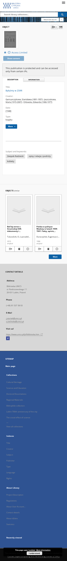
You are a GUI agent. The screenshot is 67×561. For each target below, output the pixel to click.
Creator (9, 449)
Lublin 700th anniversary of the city (21, 411)
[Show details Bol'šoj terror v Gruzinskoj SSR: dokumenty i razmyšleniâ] (27, 249)
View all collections (14, 426)
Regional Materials (14, 400)
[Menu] (63, 2)
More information (43, 550)
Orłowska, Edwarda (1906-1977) (37, 102)
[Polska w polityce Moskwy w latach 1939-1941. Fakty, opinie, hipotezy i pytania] (48, 210)
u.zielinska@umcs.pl (15, 321)
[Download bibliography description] (10, 249)
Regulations (11, 500)
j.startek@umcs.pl (14, 318)
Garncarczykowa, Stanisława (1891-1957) (24, 99)
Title (8, 443)
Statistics (10, 524)
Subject (9, 454)
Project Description (14, 494)
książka (9, 119)
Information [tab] (34, 80)
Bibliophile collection (15, 405)
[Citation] (61, 27)
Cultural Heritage (14, 382)
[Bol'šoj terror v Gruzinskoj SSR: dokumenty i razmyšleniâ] (19, 210)
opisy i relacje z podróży (40, 156)
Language (10, 472)
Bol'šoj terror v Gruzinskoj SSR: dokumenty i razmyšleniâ (14, 228)
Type (8, 466)
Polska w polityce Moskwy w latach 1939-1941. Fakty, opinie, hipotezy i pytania (47, 228)
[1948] (8, 111)
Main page (10, 366)
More (55, 256)
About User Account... (16, 506)
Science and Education (16, 388)
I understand (34, 553)
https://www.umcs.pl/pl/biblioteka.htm (23, 334)
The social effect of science (18, 417)
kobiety (10, 161)
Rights (9, 478)
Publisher (10, 460)
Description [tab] (12, 80)
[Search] (62, 14)
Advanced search (50, 19)
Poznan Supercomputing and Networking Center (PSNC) (33, 556)
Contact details (13, 512)
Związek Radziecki (15, 156)
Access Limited (19, 52)
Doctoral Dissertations (16, 394)
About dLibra (12, 518)
